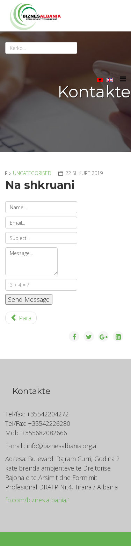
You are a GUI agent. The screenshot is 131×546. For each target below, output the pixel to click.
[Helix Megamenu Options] (123, 79)
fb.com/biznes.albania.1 (38, 500)
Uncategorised (32, 173)
